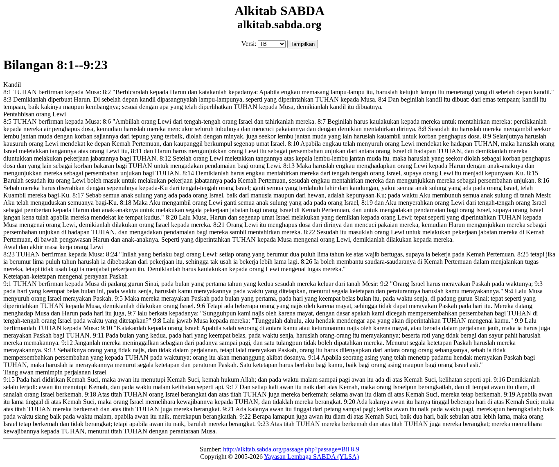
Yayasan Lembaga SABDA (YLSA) (311, 456)
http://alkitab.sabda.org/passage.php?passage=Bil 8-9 (291, 449)
